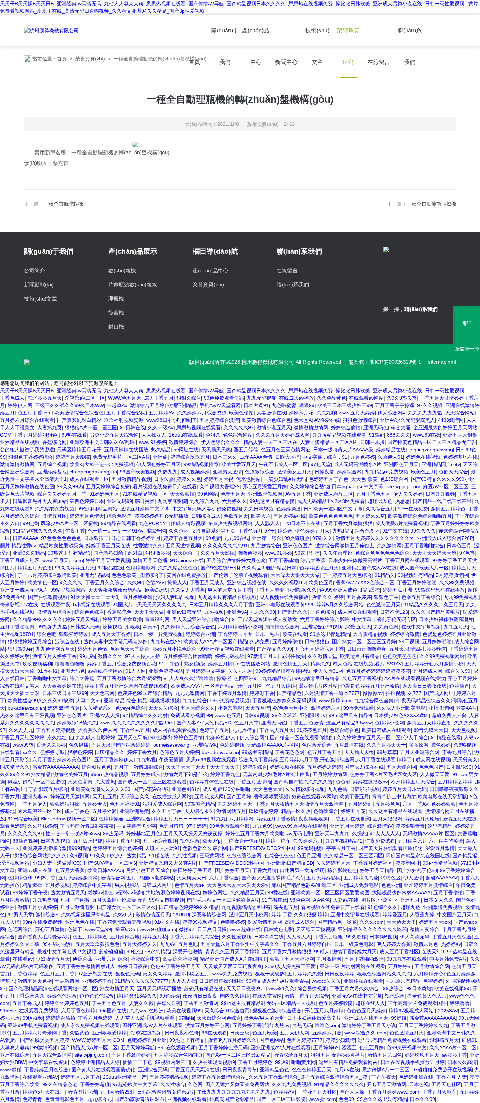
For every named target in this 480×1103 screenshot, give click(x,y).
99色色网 (300, 900)
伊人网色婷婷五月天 (158, 464)
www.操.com (322, 1099)
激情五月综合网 (54, 612)
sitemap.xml (442, 362)
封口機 (116, 327)
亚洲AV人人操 (104, 715)
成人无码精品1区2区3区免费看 (331, 501)
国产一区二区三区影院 (281, 1099)
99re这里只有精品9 (350, 715)
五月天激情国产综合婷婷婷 (120, 745)
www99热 (23, 745)
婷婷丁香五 (278, 841)
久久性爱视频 (236, 937)
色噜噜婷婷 (232, 922)
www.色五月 (228, 715)
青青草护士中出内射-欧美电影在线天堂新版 (419, 796)
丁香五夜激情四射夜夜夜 (87, 826)
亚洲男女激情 (227, 472)
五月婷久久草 (370, 516)
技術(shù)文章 (317, 46)
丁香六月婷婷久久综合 (194, 937)
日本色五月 (459, 545)
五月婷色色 (387, 804)
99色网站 (207, 494)
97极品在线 (110, 567)
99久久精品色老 (59, 1084)
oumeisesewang (171, 745)
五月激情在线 (349, 745)
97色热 (467, 553)
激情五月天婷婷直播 (429, 722)
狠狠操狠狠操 (64, 804)
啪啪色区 (391, 878)
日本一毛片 (267, 634)
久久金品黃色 (331, 398)
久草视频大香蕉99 (220, 486)
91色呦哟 (160, 737)
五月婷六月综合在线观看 (27, 420)
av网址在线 (186, 449)
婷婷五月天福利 (82, 619)
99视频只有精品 (415, 575)
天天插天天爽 (216, 449)
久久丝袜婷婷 (42, 826)
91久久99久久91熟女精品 (118, 855)
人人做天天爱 (434, 774)
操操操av (373, 693)
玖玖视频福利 (37, 663)
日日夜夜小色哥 (181, 1033)
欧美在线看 (295, 634)
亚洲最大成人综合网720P (445, 538)
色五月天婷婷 (281, 686)
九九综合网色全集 (374, 700)
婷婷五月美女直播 (122, 619)
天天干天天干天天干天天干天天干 (203, 767)
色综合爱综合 (316, 745)
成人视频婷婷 (195, 472)
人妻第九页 (49, 427)
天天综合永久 (199, 811)
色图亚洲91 (246, 678)
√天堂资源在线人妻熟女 (271, 619)
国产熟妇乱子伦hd (417, 870)
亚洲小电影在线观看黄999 (284, 604)
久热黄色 (79, 1033)
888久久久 (398, 435)
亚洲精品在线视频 (19, 442)
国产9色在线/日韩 (219, 567)
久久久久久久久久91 (225, 545)
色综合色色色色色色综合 (382, 553)
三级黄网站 (212, 855)
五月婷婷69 (326, 1047)
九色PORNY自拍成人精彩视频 (172, 523)
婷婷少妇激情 (340, 1040)
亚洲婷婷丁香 (97, 981)
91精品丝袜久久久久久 (38, 531)
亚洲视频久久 (302, 590)
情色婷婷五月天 (312, 531)
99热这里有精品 (187, 1040)
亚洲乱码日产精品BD (290, 863)
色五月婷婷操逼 (90, 937)
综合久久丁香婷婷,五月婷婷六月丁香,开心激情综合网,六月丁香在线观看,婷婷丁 (326, 759)
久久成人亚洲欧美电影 (401, 708)
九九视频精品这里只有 (246, 907)
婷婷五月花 (353, 811)
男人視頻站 (127, 885)
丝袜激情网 (67, 981)
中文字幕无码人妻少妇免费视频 (206, 508)
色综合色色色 (279, 855)
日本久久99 (422, 1099)
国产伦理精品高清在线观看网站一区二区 (52, 988)
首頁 (62, 59)
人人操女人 (154, 435)
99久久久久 (423, 531)
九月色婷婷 (362, 457)
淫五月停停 (246, 449)
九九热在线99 (165, 641)
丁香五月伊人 (32, 804)
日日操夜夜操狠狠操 (221, 981)
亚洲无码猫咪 (94, 575)
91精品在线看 (446, 737)
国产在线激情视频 (47, 597)
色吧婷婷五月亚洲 (147, 1040)
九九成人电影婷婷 (95, 737)
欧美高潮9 (156, 590)
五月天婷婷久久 (139, 944)
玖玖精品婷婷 (263, 811)
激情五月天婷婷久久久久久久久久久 (375, 538)
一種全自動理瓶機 (63, 204)
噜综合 (221, 619)
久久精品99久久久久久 (38, 619)
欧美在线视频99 (451, 988)
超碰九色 (410, 907)
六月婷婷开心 (428, 973)
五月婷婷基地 (125, 937)
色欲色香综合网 (244, 855)
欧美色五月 (423, 472)
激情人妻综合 (424, 929)
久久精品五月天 (247, 892)
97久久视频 (429, 405)
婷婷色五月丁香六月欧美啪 (254, 833)
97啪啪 (186, 1018)
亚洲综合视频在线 (246, 582)
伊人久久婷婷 (408, 494)
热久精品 (161, 449)
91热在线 (47, 671)
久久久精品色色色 (177, 567)
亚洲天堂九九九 (332, 833)
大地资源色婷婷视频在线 (173, 892)
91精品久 (385, 575)
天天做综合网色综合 (219, 1018)
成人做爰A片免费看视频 (401, 523)
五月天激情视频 (183, 545)
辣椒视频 (112, 627)
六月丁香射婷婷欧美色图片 (61, 759)
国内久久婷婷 (234, 996)
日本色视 (419, 1084)
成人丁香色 (77, 811)
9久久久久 (71, 582)
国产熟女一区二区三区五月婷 (364, 641)
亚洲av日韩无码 (184, 612)
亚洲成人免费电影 (358, 885)
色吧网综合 (20, 929)
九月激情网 (329, 959)
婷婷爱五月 (394, 914)
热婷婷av (451, 944)
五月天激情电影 (77, 907)
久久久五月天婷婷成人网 (282, 435)
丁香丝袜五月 (135, 730)
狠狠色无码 (127, 973)
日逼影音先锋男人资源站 (40, 501)
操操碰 (223, 678)
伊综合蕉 (82, 959)
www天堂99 (98, 929)
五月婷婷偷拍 (287, 641)
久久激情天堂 (322, 656)
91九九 (218, 818)
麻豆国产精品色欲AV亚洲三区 (303, 885)
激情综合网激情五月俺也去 (344, 545)
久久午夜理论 (337, 553)
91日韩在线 (132, 427)
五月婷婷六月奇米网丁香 (40, 1033)
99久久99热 (70, 486)
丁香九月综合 (457, 752)
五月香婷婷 (358, 597)
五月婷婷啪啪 (437, 641)
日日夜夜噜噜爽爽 (366, 649)
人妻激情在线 (271, 412)
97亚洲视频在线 (94, 973)
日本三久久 (225, 457)
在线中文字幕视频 (421, 627)
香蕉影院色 (119, 612)
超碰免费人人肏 (449, 715)
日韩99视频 (256, 715)
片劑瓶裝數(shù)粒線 (132, 285)
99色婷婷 (170, 996)
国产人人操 (352, 1092)
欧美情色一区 (42, 582)
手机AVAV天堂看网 (220, 405)
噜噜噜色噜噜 (69, 663)
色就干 (74, 929)
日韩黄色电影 (278, 929)
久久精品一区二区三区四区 (353, 855)
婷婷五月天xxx (435, 922)
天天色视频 (463, 730)
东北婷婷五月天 (44, 398)
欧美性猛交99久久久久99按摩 (40, 700)
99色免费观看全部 (224, 398)
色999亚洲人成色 (338, 590)
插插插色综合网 (282, 627)
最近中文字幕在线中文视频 (66, 951)
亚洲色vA (237, 612)
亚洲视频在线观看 (187, 1099)
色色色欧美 (124, 575)
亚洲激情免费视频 (442, 907)
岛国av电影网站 (156, 878)
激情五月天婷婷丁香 (54, 656)
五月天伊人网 (294, 1033)
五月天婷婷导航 (138, 1047)
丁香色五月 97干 (256, 531)
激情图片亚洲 (82, 1092)
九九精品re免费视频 (386, 472)
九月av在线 (346, 1069)
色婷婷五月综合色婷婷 (117, 848)
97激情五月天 (262, 656)
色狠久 (213, 435)
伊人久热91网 (328, 671)
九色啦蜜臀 (284, 405)
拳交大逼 (400, 427)
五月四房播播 (88, 841)
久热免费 (260, 641)
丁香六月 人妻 (451, 1077)
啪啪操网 (418, 745)
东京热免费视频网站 (230, 523)
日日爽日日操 (212, 929)
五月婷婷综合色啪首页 (178, 1055)
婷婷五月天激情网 (70, 796)
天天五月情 (257, 708)
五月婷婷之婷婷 (324, 767)
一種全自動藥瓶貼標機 (431, 204)
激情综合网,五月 (118, 878)
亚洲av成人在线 (35, 870)
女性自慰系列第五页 (213, 531)
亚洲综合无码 (153, 1069)
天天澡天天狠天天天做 (295, 575)
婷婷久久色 (188, 479)
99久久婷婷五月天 (75, 567)
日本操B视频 (383, 937)
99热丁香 (45, 878)
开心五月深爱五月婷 (264, 486)
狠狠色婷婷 (79, 752)
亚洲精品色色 (274, 1069)
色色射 (343, 782)
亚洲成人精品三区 (333, 494)
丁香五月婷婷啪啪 (416, 582)
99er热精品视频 (440, 863)
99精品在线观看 (118, 523)
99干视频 (409, 641)
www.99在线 (426, 435)
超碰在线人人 (370, 1003)
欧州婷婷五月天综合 (413, 782)
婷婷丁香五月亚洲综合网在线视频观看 (126, 686)
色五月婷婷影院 (335, 1003)
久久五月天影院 (217, 553)
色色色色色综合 (96, 996)
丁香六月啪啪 (328, 937)
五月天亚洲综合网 (419, 752)
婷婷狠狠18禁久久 (77, 722)
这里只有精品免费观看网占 (348, 1062)
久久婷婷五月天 (333, 863)
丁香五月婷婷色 (255, 1062)
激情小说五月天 (274, 427)
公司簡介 (34, 270)
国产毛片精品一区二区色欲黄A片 (223, 900)
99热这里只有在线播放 (440, 590)
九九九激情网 (190, 693)
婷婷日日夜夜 (133, 966)
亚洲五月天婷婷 (347, 826)
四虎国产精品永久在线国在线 (418, 855)
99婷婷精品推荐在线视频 (282, 671)
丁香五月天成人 (207, 582)
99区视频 (32, 1018)
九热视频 (214, 612)
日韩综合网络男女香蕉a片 (165, 1092)
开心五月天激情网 (386, 1084)
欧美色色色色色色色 (331, 516)
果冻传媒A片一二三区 (385, 1069)
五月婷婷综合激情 (219, 420)
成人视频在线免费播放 (284, 597)
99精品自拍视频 (166, 900)
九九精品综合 (277, 678)
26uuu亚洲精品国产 (125, 1077)
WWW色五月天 (124, 398)
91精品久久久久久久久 (339, 1084)
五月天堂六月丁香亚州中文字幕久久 (240, 944)
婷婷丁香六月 (142, 752)
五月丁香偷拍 (448, 892)
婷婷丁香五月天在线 (108, 545)
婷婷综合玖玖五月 (190, 457)
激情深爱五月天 (290, 1055)
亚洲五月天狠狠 (460, 435)
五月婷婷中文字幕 (205, 671)
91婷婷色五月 (104, 494)
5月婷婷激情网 (452, 575)
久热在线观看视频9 (214, 1062)
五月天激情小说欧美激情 (119, 900)
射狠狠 (132, 627)
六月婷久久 (234, 501)
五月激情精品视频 (131, 479)
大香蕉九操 (422, 914)
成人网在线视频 (433, 759)
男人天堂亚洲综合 (192, 619)
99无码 (87, 656)
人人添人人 (298, 937)
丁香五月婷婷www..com (393, 1092)
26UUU (181, 914)
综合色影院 (119, 516)
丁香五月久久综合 (104, 582)
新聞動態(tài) (39, 285)
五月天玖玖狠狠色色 (97, 944)
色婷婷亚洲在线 (416, 1077)
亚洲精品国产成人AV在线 (369, 567)
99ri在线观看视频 (177, 1047)
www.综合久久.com (365, 1033)
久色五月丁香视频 (362, 678)
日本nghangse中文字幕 (357, 486)
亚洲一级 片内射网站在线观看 (352, 966)
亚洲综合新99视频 (322, 627)
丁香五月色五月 (109, 1003)
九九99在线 (236, 538)
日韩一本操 (372, 442)
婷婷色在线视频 (423, 457)
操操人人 (177, 582)
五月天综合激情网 (52, 1055)
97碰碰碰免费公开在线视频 (442, 1069)
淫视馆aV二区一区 (85, 398)
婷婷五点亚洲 (397, 590)
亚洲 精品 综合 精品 (125, 700)
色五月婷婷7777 (305, 1040)
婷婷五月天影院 (73, 457)
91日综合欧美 (23, 818)
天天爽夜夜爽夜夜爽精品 (115, 590)
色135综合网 (394, 479)
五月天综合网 (401, 767)
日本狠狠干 (96, 538)
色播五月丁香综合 (421, 597)
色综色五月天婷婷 (179, 752)
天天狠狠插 (182, 494)
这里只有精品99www (349, 722)
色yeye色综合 (130, 708)
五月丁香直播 (74, 900)
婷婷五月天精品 (377, 870)
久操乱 (359, 833)
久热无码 (302, 1025)
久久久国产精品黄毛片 (435, 612)
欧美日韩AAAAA (105, 870)
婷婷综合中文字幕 (92, 885)
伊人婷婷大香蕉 (393, 944)
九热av (282, 1025)
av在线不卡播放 (105, 671)
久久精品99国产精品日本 (269, 567)
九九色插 (337, 789)
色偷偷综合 (325, 811)
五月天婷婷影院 (323, 878)
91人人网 (135, 671)
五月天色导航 (133, 737)
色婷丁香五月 (214, 730)
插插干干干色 (137, 1062)
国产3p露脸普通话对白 (139, 1099)
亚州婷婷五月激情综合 (428, 885)
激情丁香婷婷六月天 (354, 951)
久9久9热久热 (402, 398)
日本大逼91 (256, 405)
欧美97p (211, 841)
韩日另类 (145, 501)
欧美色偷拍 (241, 412)
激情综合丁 (151, 575)
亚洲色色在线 (80, 922)
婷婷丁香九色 (225, 774)
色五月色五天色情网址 (285, 449)
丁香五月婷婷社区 (373, 863)
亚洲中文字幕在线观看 (355, 914)
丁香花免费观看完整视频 (124, 922)
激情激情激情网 (311, 427)
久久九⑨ (326, 412)
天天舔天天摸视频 (315, 929)
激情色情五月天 (290, 663)
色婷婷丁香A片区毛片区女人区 (383, 774)
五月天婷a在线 (289, 516)
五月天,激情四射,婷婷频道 (417, 649)
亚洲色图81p (185, 789)
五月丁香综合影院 (126, 412)
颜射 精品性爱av (18, 545)
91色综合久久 (383, 907)
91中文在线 (395, 531)
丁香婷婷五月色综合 (46, 1069)
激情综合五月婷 (147, 405)
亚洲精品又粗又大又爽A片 (167, 863)
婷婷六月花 (301, 412)
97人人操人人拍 (142, 656)
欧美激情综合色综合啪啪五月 (420, 516)
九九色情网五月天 (55, 649)
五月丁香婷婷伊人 (114, 759)
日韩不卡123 (394, 612)
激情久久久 (110, 656)
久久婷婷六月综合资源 (201, 412)
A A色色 (321, 900)
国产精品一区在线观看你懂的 (302, 737)
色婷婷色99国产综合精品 (144, 693)
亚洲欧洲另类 (134, 811)
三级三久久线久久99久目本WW (69, 405)
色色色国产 (431, 767)
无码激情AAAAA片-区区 (273, 745)
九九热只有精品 (403, 981)
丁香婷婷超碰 (95, 1084)
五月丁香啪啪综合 (424, 545)
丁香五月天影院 (439, 1092)
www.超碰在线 (245, 929)
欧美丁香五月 (354, 796)
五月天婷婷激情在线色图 (27, 486)
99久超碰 (356, 937)
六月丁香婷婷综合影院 (324, 619)
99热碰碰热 (297, 538)
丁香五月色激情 (306, 722)
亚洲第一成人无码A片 (23, 590)
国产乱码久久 (292, 612)
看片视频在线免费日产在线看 (165, 486)
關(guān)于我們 (225, 46)
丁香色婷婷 (25, 973)
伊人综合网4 (391, 412)
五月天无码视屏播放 (159, 988)
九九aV (167, 944)
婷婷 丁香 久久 (287, 914)
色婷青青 (32, 1099)
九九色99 (262, 826)
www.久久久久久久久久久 (128, 722)
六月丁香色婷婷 (78, 1010)
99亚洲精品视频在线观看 (226, 649)
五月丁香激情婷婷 (131, 1055)
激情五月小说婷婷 (37, 907)
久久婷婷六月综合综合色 (188, 627)
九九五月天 (455, 627)
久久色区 (178, 531)
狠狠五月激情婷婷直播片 (338, 1055)
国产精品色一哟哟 (337, 922)
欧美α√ (150, 627)
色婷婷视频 (232, 745)
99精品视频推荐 (201, 464)
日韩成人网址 (156, 885)
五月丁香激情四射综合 (138, 767)
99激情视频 (45, 1047)
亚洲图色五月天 (401, 464)
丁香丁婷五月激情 (227, 693)
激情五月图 (54, 516)
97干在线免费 (413, 508)
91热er (376, 435)
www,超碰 (10, 1069)
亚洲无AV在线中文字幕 (357, 996)
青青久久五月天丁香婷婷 (232, 951)
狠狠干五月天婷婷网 (292, 959)
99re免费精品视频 (229, 700)
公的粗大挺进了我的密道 (27, 449)
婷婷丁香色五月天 (183, 538)
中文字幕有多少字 (136, 826)
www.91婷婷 (152, 442)
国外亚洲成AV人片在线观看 (152, 1025)
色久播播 (79, 745)
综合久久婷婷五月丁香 (61, 494)
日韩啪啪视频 (365, 789)
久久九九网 (240, 671)
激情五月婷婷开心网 (207, 1025)
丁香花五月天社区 (317, 1092)
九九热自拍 (44, 900)
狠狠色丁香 (386, 597)
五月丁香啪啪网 (17, 627)
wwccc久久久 (326, 981)
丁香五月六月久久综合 (355, 988)
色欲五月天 (235, 516)
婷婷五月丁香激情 (276, 818)
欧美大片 (261, 516)
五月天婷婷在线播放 (126, 449)
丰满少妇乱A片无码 (285, 479)
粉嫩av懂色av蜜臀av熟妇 (115, 892)
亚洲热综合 (138, 818)
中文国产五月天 (454, 914)
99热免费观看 (358, 708)
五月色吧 (188, 944)
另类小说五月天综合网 (114, 435)
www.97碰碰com (158, 929)
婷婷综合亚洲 (200, 634)
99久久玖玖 (284, 715)
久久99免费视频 (456, 582)
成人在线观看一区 (89, 479)
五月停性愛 (104, 811)
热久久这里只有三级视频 (27, 715)
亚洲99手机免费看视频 (33, 1025)
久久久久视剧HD (287, 582)
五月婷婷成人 (146, 774)
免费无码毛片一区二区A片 (121, 457)
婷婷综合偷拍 (346, 427)
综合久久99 (458, 671)
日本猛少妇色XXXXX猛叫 (401, 715)
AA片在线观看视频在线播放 (414, 678)
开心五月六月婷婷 (324, 1010)
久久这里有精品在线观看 (395, 811)
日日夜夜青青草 (239, 1069)
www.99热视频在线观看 (301, 826)
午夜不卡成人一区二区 (283, 464)
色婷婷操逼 (288, 508)
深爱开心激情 (187, 951)
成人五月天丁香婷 (111, 634)
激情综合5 (47, 914)
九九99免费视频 (461, 597)
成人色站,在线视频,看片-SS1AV (367, 663)
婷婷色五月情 (188, 737)
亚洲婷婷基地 (52, 472)
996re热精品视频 (109, 774)
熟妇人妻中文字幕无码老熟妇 (116, 641)
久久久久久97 (238, 427)
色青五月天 (233, 494)
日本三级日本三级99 (64, 693)
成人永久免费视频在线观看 (89, 1025)
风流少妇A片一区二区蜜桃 (69, 523)
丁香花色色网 (289, 752)
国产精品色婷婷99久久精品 (189, 907)
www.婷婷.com (335, 700)
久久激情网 (389, 545)
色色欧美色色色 (399, 656)
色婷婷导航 (52, 752)
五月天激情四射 (117, 1092)
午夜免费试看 (380, 841)
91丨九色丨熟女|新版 (182, 663)
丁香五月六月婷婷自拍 (306, 944)
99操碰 (399, 1018)
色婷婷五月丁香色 (328, 479)
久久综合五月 (380, 508)
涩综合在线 (68, 641)
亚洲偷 (160, 457)
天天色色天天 (268, 789)
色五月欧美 (264, 1033)
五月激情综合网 (432, 966)
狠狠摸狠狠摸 (165, 700)
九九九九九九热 (425, 412)
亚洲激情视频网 (265, 494)
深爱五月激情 (440, 848)
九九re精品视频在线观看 (339, 435)
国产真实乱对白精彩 (79, 420)
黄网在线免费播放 (186, 575)
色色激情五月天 (383, 604)
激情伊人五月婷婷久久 (232, 1040)
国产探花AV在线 (151, 789)
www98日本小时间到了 (171, 420)
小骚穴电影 (230, 708)
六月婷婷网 (241, 818)
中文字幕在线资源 (48, 1062)
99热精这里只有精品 (316, 678)
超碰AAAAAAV (442, 878)
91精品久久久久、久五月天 (433, 604)
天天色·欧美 (364, 479)
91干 (237, 619)
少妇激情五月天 (52, 959)
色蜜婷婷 (433, 981)
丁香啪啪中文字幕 (47, 678)
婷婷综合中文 (145, 959)
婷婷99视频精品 (200, 922)
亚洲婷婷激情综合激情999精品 (56, 848)
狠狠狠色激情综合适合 (276, 1010)
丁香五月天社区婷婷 (22, 737)
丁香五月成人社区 (19, 560)
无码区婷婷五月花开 (79, 449)
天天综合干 (185, 553)
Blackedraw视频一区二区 (68, 818)
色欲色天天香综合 (129, 649)
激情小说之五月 (192, 973)
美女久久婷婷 (157, 973)
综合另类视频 (312, 988)
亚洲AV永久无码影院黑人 (407, 420)
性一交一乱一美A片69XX (73, 833)
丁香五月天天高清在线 (195, 1069)
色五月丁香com (35, 412)
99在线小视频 (57, 944)
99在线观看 (214, 1033)
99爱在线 (277, 892)
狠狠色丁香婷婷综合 (30, 457)
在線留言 (287, 270)
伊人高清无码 (414, 937)
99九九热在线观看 (407, 959)
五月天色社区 (446, 1084)
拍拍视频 (395, 693)
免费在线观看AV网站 (314, 796)
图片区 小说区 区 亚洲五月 (391, 900)
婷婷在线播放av (370, 782)
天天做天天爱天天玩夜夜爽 (232, 966)
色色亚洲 (391, 885)
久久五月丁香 (166, 811)
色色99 (346, 1099)
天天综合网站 (460, 412)
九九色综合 (194, 700)
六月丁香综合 (224, 878)
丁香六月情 (264, 870)
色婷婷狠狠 (443, 804)
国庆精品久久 (109, 752)
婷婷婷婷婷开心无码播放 (161, 516)
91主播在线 (274, 900)
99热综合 (393, 988)
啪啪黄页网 (303, 1062)
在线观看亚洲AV (40, 1077)
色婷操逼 (459, 686)
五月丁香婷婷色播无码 (223, 1047)
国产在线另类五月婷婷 (44, 1040)
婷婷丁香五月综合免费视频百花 (121, 663)
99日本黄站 (419, 988)
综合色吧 (46, 634)
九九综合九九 (204, 501)
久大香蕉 (105, 782)
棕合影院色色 (342, 870)
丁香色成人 (12, 398)
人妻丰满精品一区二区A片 (328, 442)
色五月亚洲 (309, 855)
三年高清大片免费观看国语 (417, 1003)
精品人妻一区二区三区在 (270, 442)
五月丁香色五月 (373, 494)
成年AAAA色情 (256, 457)
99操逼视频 (25, 841)
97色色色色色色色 (61, 538)
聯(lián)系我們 (410, 46)
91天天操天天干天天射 (95, 597)
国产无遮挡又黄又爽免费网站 (237, 1084)
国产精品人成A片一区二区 (89, 1047)
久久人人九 (20, 730)
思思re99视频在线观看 (211, 759)
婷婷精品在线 (391, 449)
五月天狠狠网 (387, 818)
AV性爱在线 (327, 420)
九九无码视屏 (261, 398)
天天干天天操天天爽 (434, 553)
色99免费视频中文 (407, 1047)
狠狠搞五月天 (444, 1040)
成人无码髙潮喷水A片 (357, 464)
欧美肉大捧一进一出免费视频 (102, 464)
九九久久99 (262, 612)
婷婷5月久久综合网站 (339, 604)
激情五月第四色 (385, 1055)
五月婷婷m (400, 966)
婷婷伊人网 (20, 405)
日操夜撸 (324, 472)
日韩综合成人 (206, 516)
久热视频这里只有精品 (85, 914)
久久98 (135, 582)
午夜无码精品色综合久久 (423, 700)
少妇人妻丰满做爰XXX (56, 863)
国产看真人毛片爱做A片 (44, 937)
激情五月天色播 (150, 560)
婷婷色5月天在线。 (43, 1092)
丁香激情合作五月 (243, 841)
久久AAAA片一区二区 (452, 1047)
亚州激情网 (440, 708)
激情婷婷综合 (183, 442)
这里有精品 (440, 826)
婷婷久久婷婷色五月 (67, 1003)
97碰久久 (322, 538)
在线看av (23, 959)
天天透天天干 (401, 922)
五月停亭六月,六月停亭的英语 (430, 841)
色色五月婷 (371, 1047)
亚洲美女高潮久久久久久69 (100, 789)
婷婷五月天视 (218, 479)
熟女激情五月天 (68, 892)
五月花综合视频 (160, 841)
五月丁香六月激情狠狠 (347, 523)
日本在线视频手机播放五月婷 (413, 1062)
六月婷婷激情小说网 (240, 627)
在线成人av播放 (296, 398)
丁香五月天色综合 (452, 937)
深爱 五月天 (358, 627)
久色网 (195, 1084)
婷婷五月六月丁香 (80, 1077)
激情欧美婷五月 (70, 774)
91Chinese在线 (187, 560)
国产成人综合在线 (364, 767)
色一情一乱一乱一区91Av (115, 531)
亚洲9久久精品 (29, 553)
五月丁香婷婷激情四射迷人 (85, 966)
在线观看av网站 (366, 398)
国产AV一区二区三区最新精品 (238, 1055)
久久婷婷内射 (15, 656)
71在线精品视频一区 (144, 494)
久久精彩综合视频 (305, 789)
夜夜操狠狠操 (313, 818)
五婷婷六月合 (327, 1033)
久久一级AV (161, 427)
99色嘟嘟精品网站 (97, 508)
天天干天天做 (149, 612)
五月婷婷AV (161, 412)
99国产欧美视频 (137, 472)
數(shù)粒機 (122, 270)
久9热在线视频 (145, 1033)
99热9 (281, 1062)
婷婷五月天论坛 (422, 818)
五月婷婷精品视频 (169, 1077)
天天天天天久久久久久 (161, 604)
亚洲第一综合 (266, 538)
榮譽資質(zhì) (348, 46)
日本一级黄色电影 (354, 944)
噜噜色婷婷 (250, 553)
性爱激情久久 (148, 545)
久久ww (137, 1010)
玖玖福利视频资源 (123, 420)
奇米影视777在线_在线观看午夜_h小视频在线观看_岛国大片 (67, 604)
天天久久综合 (163, 708)
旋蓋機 (116, 313)
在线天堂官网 (267, 996)
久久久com (371, 922)
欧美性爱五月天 (238, 464)
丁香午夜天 (383, 1077)
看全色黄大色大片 (427, 996)
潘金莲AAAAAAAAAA (55, 767)
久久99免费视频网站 (442, 656)
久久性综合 (172, 1084)
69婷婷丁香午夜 (30, 892)
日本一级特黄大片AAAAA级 (343, 449)
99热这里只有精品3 (69, 553)
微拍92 (186, 929)
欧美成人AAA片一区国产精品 (215, 641)
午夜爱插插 (171, 759)
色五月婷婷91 (125, 804)
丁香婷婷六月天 (235, 634)
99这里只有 (307, 553)
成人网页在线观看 (357, 612)
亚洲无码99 (119, 501)
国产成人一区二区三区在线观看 (152, 782)
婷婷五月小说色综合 (174, 649)
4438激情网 (451, 420)
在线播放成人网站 (172, 796)
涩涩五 (349, 1047)
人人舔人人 (267, 523)
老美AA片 (466, 708)
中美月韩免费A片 (448, 959)
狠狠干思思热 (270, 973)
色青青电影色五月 (64, 1099)
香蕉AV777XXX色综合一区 (365, 582)
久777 (414, 693)
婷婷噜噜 (459, 1003)
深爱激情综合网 (209, 914)
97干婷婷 (196, 826)
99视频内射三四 (172, 1062)
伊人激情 (413, 878)
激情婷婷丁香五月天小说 (369, 1025)
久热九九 (167, 472)
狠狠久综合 (188, 398)
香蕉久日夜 (168, 1003)
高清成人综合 (299, 922)
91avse (8, 1010)
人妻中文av (88, 700)
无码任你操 (292, 656)
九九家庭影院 (172, 501)
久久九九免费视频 (291, 1084)
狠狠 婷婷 (316, 914)
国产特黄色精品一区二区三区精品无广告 (432, 442)
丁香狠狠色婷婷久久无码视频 (284, 700)
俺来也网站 (248, 479)
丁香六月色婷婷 (95, 1018)
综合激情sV (380, 826)
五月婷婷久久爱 (361, 878)
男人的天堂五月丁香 (230, 590)
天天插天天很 (359, 752)
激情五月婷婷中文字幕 (144, 508)
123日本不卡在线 (301, 523)
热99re (166, 722)
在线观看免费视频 (38, 1010)
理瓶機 (116, 299)
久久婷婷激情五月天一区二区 (369, 737)
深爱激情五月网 (265, 922)
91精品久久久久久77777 (142, 981)
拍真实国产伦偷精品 (231, 1099)
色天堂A (303, 420)
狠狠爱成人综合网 (162, 804)
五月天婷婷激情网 (78, 878)
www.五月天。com (62, 560)
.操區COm (125, 929)
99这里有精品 (257, 752)
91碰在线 (159, 855)
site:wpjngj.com (403, 486)
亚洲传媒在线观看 (363, 981)
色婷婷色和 (20, 878)
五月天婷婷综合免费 (108, 486)
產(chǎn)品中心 (255, 46)
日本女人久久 (438, 900)
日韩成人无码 (85, 627)
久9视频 (78, 855)
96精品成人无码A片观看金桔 (277, 981)
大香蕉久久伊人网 (97, 730)
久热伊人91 (390, 457)
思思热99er (20, 649)
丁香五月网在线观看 (407, 560)
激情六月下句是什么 (185, 774)
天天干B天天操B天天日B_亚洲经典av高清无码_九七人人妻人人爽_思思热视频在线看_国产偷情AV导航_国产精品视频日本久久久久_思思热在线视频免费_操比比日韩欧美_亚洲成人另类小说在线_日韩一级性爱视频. (233, 390)
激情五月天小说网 (248, 914)
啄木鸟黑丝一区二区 (40, 811)
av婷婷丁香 (454, 1055)
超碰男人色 (380, 501)
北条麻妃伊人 (221, 737)
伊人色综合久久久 (220, 442)
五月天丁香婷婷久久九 (423, 1025)
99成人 (322, 951)
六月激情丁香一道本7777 (332, 693)
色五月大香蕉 (70, 870)
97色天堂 (321, 464)
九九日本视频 (258, 508)
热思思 (402, 501)
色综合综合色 (344, 730)
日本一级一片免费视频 (158, 634)
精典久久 (320, 663)
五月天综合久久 (198, 708)
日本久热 (164, 479)
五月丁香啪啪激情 (364, 959)
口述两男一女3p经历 (302, 870)
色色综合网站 (238, 435)
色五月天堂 (246, 722)
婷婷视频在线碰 (287, 767)
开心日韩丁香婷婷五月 (136, 538)
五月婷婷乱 (360, 804)
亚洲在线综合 (15, 1055)
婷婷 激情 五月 (64, 708)
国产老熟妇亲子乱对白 (118, 553)
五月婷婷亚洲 (138, 597)
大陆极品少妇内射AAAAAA (401, 892)
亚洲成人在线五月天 (366, 1018)
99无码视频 (310, 848)
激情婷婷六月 (325, 708)
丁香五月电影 (269, 590)
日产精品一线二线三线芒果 (442, 501)
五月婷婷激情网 (330, 774)
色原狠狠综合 (259, 472)
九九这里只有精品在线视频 (227, 597)
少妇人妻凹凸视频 (175, 597)
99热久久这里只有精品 (382, 1099)
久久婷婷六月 (308, 841)
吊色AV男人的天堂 (264, 1018)
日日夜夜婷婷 (339, 973)
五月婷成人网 (427, 671)
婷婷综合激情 (405, 634)
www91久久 (281, 988)
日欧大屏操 (287, 457)
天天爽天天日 (191, 878)
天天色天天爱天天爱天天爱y (237, 885)
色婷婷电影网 (140, 567)
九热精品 (342, 531)
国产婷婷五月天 (232, 870)
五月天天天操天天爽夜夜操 (192, 833)
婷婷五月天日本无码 (404, 789)
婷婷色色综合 (62, 996)
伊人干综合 (415, 737)
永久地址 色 (60, 737)
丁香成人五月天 (276, 730)
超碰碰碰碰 (111, 951)
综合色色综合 (89, 612)
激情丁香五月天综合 (307, 996)
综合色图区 (367, 531)
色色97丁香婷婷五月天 (175, 966)
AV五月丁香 (298, 494)
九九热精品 (244, 730)
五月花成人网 (209, 796)
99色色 (134, 951)
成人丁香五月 (159, 398)
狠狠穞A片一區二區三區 (91, 427)
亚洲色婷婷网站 (166, 671)
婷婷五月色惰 (92, 649)
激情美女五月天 (294, 472)
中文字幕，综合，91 (325, 457)
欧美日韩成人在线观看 (386, 730)
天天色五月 (104, 796)
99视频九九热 (52, 627)
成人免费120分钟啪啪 (226, 789)
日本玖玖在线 (269, 937)
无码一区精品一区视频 (291, 1003)
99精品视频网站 (67, 590)
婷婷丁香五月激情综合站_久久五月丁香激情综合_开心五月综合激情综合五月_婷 (280, 1077)
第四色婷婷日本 (87, 501)
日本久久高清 (462, 1062)
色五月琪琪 (171, 826)
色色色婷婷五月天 (311, 1069)
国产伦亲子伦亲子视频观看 (238, 575)
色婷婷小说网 (389, 722)
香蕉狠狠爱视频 (271, 796)
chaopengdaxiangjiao (93, 472)
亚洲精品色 (204, 745)
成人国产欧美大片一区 (424, 567)
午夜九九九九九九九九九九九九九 (234, 1092)
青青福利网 (157, 619)
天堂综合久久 (134, 796)
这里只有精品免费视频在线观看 (392, 1040)
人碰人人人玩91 (162, 848)
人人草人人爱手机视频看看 (145, 1018)
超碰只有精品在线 (203, 988)
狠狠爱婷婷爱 (74, 634)
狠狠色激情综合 (360, 420)
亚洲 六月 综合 (111, 959)
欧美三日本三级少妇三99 (344, 405)
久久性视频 (184, 855)
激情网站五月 (231, 811)
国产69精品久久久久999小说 (442, 479)
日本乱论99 (459, 767)
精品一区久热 (296, 811)
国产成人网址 (439, 693)
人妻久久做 (141, 1003)
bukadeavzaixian (26, 708)
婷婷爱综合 (254, 767)
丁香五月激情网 (201, 1003)
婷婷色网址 (215, 892)
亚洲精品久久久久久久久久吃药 (372, 929)
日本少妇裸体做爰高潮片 (355, 560)
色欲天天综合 (453, 472)
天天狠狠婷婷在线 (62, 686)
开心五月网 (250, 686)
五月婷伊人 (94, 804)
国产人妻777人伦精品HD (203, 722)
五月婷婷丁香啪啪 (252, 1025)
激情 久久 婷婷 (327, 597)
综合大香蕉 (313, 560)
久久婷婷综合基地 (309, 486)
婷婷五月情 (220, 663)
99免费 (213, 538)
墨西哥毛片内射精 (318, 686)
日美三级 (239, 1033)
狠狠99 (306, 405)
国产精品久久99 (274, 649)
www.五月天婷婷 (357, 412)
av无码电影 (299, 833)
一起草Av (117, 405)
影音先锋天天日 (431, 730)
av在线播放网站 (252, 663)
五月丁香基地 (283, 560)
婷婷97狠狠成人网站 (412, 1010)
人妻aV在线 (345, 900)
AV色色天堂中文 (290, 708)
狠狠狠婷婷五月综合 (30, 641)
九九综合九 (99, 1099)
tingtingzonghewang (430, 449)
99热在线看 (74, 435)
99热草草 (387, 752)
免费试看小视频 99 (191, 715)
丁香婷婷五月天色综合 (347, 575)
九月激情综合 (265, 545)
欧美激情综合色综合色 (79, 412)
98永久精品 (157, 951)
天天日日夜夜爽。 (246, 988)
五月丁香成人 (27, 1003)
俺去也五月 (285, 907)
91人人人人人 (385, 833)
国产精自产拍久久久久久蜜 (303, 782)
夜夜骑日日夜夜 (200, 996)
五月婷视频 (57, 885)
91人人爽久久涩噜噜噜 (189, 678)
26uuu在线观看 (186, 435)
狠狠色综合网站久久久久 (40, 855)
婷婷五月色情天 (87, 516)
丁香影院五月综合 (48, 789)
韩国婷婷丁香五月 (192, 870)
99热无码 (113, 833)
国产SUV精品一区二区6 (110, 863)
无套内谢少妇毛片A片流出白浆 (276, 774)
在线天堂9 (433, 951)
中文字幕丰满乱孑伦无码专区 (384, 619)
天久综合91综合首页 (227, 1010)
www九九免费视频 (232, 973)
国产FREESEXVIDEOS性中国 (262, 848)
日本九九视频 (440, 494)
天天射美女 (465, 759)
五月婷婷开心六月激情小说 (433, 663)
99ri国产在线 (112, 1010)
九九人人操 (183, 981)
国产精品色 (289, 693)
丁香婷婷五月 (463, 649)
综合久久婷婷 (51, 745)
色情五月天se (189, 885)
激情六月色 (426, 944)
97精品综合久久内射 (145, 715)
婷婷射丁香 (261, 693)
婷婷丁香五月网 (122, 841)
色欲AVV (154, 582)
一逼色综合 (322, 612)
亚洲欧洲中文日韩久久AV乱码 (103, 442)
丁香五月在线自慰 (350, 818)
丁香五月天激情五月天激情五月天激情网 (300, 804)
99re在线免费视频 (42, 922)
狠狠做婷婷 (157, 553)
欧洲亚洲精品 (182, 405)
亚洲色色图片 (297, 545)
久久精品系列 (97, 708)
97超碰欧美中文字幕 (134, 1084)
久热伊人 (123, 914)
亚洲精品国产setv (440, 464)
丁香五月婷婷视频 (55, 730)
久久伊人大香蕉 (187, 590)
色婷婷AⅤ (284, 1092)
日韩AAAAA (25, 538)
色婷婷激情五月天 (319, 567)
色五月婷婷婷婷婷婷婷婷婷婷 (378, 671)
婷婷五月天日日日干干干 (181, 818)
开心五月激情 (50, 929)
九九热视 (146, 759)
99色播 (30, 523)
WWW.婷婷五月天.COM (98, 1040)
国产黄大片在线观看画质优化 (390, 848)
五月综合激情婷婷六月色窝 (236, 560)
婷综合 (285, 531)
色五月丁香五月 (324, 752)
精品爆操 (370, 590)
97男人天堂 (20, 914)
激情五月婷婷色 (448, 508)
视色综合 (190, 841)
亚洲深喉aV (313, 715)
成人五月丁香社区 (399, 951)
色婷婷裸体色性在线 (211, 782)
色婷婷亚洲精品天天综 (95, 1062)
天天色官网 (102, 693)
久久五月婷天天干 (386, 745)
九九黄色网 (386, 627)
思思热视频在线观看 (198, 427)
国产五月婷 (239, 796)
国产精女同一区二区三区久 (126, 907)
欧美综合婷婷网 (180, 959)
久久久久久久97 (25, 833)
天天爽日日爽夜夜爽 (424, 686)
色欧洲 (156, 1010)
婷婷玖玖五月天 (422, 1055)
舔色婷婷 (441, 745)
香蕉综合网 (54, 442)
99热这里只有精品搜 (271, 501)
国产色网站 (271, 1040)
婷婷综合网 (349, 472)
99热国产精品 (200, 804)
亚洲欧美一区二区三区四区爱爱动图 (330, 892)
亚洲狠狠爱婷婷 (109, 1033)
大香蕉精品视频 (370, 634)
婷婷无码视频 (230, 656)
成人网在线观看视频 (175, 730)
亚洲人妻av (34, 796)
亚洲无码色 (375, 427)
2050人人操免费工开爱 (291, 966)
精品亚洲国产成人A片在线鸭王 (233, 959)
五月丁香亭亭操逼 (394, 405)
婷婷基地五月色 (143, 833)
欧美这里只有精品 (360, 656)
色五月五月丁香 (57, 973)
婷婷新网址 (407, 863)
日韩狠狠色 (317, 641)
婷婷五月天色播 (35, 567)
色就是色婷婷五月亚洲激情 (370, 686)
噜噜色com (327, 1025)
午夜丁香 (75, 531)
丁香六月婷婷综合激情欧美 (47, 575)
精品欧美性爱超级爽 (61, 545)
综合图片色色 (96, 767)
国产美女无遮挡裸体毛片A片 (272, 878)
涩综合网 (156, 531)
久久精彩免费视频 (54, 508)
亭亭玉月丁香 (341, 848)
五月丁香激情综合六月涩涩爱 (129, 678)
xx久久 (29, 752)
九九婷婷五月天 (235, 804)
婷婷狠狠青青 (410, 826)
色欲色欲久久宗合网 (205, 848)
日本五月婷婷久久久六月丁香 (221, 604)
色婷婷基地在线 (460, 457)
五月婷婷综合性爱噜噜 (187, 656)
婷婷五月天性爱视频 (108, 560)
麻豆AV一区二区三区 (445, 486)
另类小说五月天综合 (148, 870)
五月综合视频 (52, 464)
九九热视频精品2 (344, 841)
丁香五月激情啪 (253, 782)
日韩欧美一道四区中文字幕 (333, 508)
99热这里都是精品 (330, 634)
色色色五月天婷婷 (366, 1010)
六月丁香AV (415, 804)
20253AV (448, 1010)
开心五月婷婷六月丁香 (319, 649)
